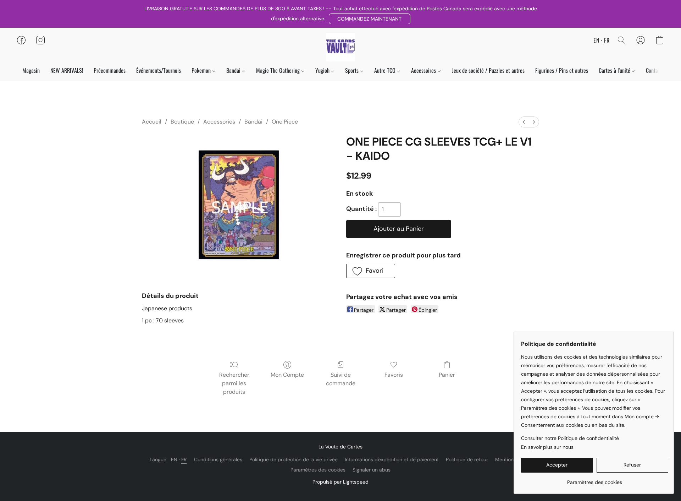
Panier (447, 375)
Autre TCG (385, 70)
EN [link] (174, 459)
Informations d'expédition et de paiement (392, 459)
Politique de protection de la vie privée (293, 459)
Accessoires (424, 70)
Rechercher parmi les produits (234, 383)
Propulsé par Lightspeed (340, 482)
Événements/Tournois (158, 70)
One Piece (285, 121)
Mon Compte (287, 375)
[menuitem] (524, 122)
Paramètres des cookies (317, 470)
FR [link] (184, 459)
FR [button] (606, 40)
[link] (594, 479)
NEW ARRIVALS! (66, 70)
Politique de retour (467, 459)
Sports (352, 70)
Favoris (393, 375)
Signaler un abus (372, 470)
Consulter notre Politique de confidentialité (570, 438)
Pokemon (202, 70)
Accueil (151, 121)
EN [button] (596, 40)
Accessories (219, 121)
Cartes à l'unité (615, 70)
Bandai (234, 70)
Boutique (182, 121)
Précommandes (110, 70)
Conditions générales (218, 459)
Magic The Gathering (278, 70)
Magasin (31, 70)
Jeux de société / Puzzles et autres (488, 70)
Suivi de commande (340, 379)
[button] (369, 18)
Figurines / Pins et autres (561, 70)
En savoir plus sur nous (547, 447)
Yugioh (323, 70)
